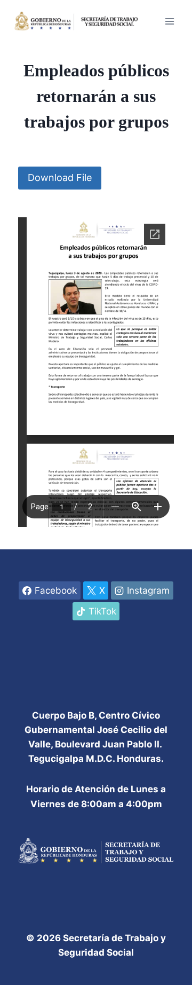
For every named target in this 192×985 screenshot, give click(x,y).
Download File (60, 177)
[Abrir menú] (169, 21)
